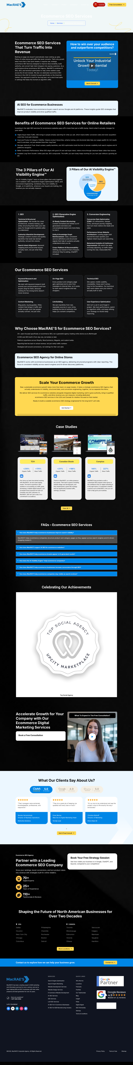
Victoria (69, 914)
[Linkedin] (17, 985)
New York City (21, 911)
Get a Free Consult (65, 786)
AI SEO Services (53, 972)
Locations (79, 960)
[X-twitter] (13, 985)
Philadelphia (46, 904)
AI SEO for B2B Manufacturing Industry (59, 984)
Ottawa (69, 918)
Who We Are (79, 957)
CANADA (71, 901)
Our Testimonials (81, 969)
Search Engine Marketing (55, 960)
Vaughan (95, 914)
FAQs (77, 978)
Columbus (20, 918)
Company (73, 5)
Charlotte (44, 907)
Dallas (18, 904)
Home (46, 5)
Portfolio (78, 966)
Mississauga (71, 907)
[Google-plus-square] (26, 985)
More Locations (64, 925)
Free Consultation (115, 5)
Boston (44, 914)
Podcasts (78, 963)
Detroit (44, 918)
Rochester (45, 911)
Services (54, 5)
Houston (19, 907)
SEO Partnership (81, 984)
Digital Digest (80, 981)
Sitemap (78, 987)
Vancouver (96, 904)
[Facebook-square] (8, 985)
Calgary (95, 907)
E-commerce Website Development (58, 969)
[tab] (62, 781)
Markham (95, 911)
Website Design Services (55, 966)
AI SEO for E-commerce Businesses (58, 981)
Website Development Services (57, 963)
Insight (78, 975)
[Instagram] (21, 985)
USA (19, 901)
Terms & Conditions (81, 990)
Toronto (69, 904)
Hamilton (95, 918)
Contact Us (85, 5)
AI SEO (64, 5)
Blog (77, 972)
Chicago (19, 914)
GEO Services (52, 975)
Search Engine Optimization (56, 957)
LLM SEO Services (53, 978)
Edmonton (70, 911)
